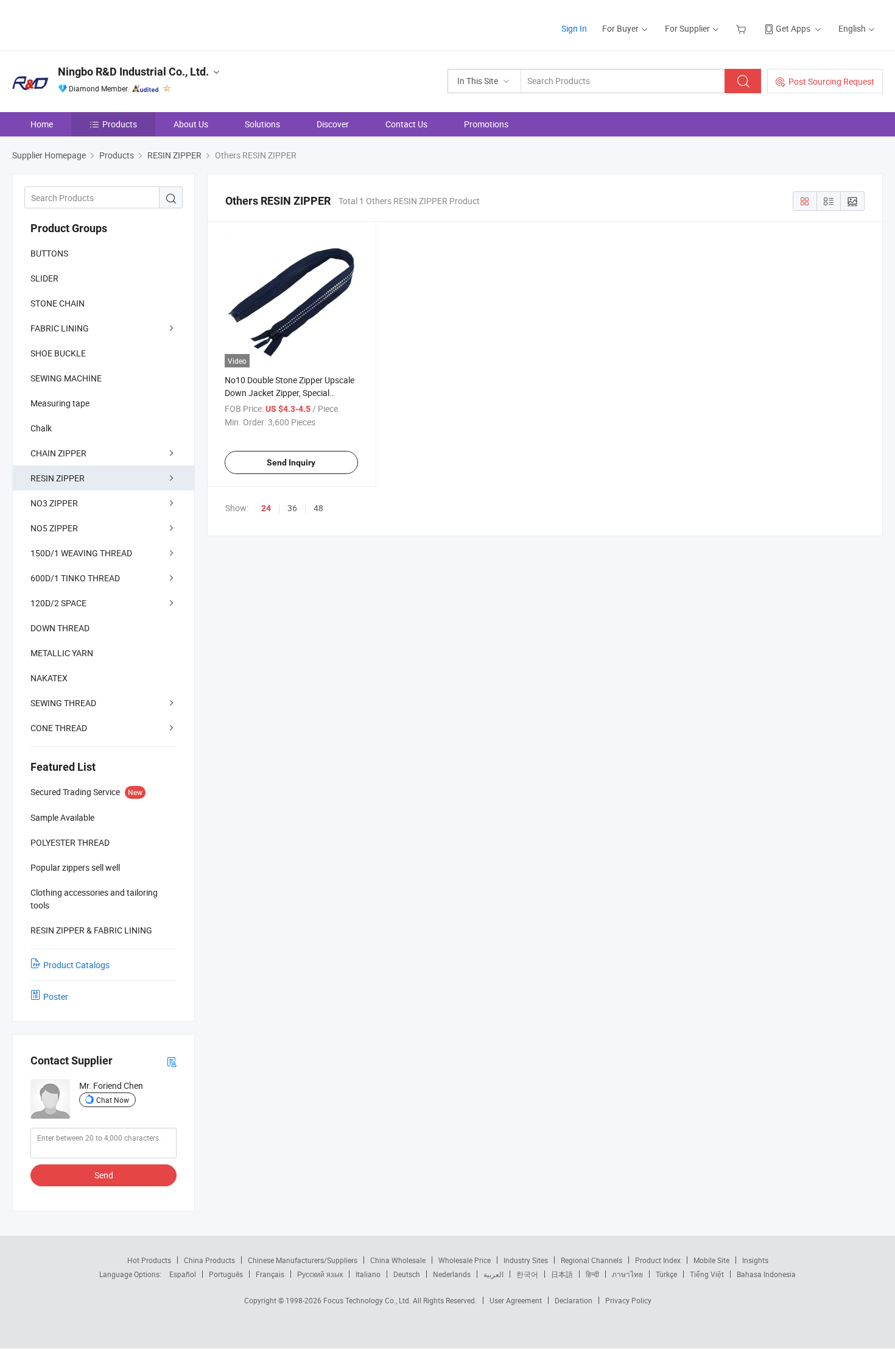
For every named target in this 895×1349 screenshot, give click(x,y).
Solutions (262, 124)
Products (119, 124)
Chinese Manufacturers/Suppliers (302, 1260)
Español (182, 1274)
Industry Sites (526, 1260)
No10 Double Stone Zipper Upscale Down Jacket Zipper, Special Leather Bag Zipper (289, 392)
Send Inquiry (291, 462)
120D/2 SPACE (58, 603)
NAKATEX (49, 678)
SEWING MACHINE (66, 378)
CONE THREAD (58, 728)
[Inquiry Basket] (742, 28)
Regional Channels (591, 1260)
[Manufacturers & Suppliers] (90, 24)
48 (318, 508)
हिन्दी (592, 1274)
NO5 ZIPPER (54, 528)
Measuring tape (60, 403)
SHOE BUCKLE (58, 353)
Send (103, 1175)
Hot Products (149, 1260)
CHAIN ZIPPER (58, 453)
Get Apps (793, 28)
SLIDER (44, 278)
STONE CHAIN (57, 303)
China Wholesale (398, 1260)
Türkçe (666, 1274)
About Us (191, 124)
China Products (209, 1260)
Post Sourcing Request (831, 81)
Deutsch (406, 1274)
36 (292, 508)
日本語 (562, 1274)
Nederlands (452, 1274)
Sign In (574, 28)
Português (226, 1274)
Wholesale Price (464, 1260)
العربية (493, 1274)
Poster (55, 996)
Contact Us (406, 124)
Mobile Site (711, 1260)
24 (266, 508)
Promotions (486, 124)
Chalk (41, 428)
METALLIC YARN (61, 653)
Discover (333, 124)
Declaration (573, 1300)
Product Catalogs (76, 965)
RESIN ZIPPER (57, 478)
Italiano (368, 1274)
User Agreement (516, 1300)
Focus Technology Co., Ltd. (368, 1300)
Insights (755, 1260)
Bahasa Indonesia (766, 1274)
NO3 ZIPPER (54, 503)
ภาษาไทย (627, 1274)
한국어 (527, 1274)
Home (41, 124)
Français (270, 1274)
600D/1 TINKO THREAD (75, 578)
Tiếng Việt (707, 1274)
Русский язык (320, 1274)
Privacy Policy (628, 1300)
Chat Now (112, 1100)
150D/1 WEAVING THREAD (81, 553)
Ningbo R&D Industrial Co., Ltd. (133, 71)
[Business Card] (172, 1061)
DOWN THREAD (60, 628)
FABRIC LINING (59, 328)
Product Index (658, 1260)
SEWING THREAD (63, 703)
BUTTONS (49, 253)
